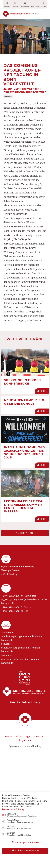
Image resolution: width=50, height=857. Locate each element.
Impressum (25, 740)
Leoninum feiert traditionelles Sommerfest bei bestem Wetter (23, 506)
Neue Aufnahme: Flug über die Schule (24, 401)
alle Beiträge (25, 533)
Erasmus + (39, 91)
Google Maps (20, 821)
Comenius (8, 97)
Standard (22, 815)
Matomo (19, 828)
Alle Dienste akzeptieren (25, 850)
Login (28, 736)
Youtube (19, 834)
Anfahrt (19, 736)
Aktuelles (25, 91)
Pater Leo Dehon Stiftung (25, 702)
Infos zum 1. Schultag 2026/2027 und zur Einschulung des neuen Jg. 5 (25, 452)
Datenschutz (39, 736)
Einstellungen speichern (25, 842)
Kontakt (9, 736)
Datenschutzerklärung (13, 809)
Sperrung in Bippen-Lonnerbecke (23, 381)
